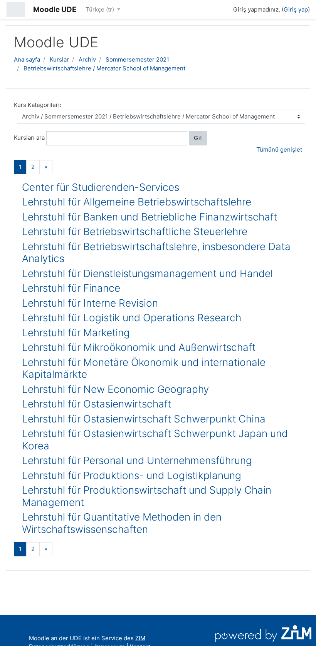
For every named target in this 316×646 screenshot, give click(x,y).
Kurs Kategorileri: (37, 105)
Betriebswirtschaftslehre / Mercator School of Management (104, 68)
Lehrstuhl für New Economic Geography (115, 389)
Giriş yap (296, 9)
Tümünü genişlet (279, 149)
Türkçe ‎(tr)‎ (101, 9)
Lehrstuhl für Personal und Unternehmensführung (137, 460)
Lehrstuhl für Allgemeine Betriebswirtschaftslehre (136, 202)
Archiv (87, 59)
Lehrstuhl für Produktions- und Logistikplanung (131, 475)
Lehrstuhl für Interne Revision (90, 303)
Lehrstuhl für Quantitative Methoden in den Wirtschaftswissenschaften (122, 523)
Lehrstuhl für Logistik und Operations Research (131, 318)
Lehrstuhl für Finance (71, 288)
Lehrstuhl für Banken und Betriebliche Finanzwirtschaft (149, 217)
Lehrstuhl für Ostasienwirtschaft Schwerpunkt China (144, 419)
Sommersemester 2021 (137, 59)
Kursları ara (29, 137)
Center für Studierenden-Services (100, 187)
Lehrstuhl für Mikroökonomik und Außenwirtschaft (138, 347)
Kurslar (59, 59)
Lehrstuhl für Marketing (76, 333)
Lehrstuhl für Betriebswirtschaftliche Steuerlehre (134, 231)
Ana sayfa (27, 59)
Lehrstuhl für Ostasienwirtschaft (96, 404)
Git (198, 138)
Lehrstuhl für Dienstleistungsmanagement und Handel (147, 273)
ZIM (140, 638)
